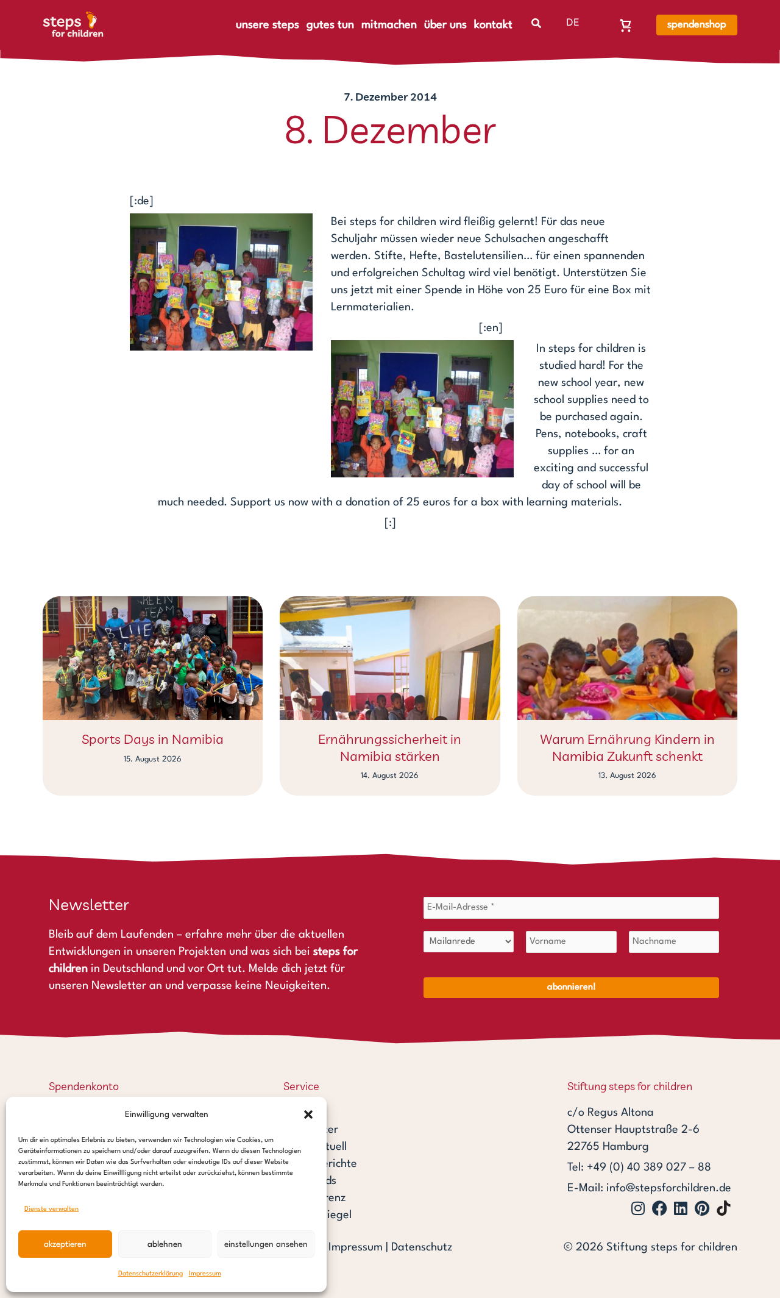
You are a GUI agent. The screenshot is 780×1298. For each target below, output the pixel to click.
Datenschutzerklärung (150, 1274)
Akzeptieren (65, 1244)
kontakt (493, 25)
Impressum (205, 1274)
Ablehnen (164, 1244)
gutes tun (330, 25)
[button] (308, 1114)
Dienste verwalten (51, 1209)
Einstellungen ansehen (266, 1244)
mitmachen (389, 25)
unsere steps (267, 25)
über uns (445, 25)
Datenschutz (421, 1247)
